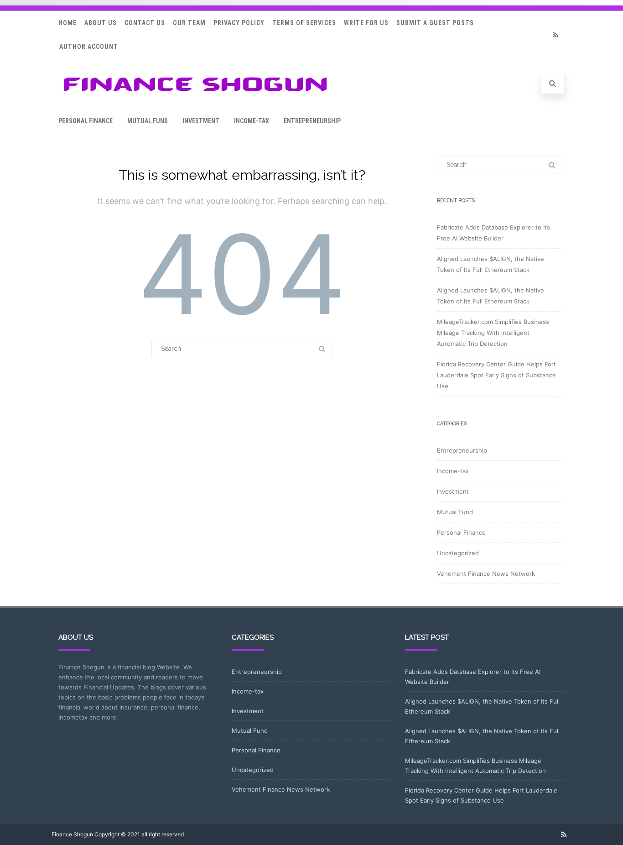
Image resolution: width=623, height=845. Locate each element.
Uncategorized (458, 553)
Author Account (88, 46)
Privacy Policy (239, 22)
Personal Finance (85, 121)
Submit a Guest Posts (435, 22)
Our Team (189, 22)
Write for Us (366, 22)
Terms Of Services (304, 22)
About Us (100, 22)
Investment (200, 121)
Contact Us (145, 22)
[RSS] (555, 35)
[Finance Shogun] (195, 94)
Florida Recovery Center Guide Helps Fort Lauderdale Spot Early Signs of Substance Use (496, 375)
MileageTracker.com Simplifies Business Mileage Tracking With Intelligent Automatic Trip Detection (493, 332)
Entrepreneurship (312, 121)
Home (67, 22)
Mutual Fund (147, 121)
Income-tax (251, 121)
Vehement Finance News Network (486, 573)
